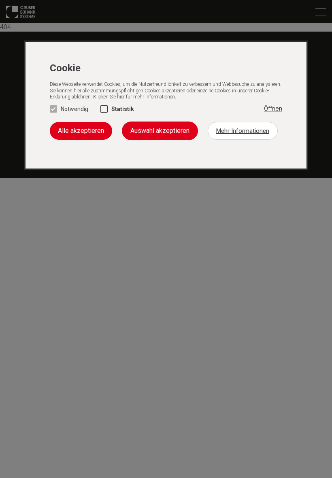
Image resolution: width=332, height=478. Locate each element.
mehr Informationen (154, 97)
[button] (273, 109)
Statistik (122, 109)
